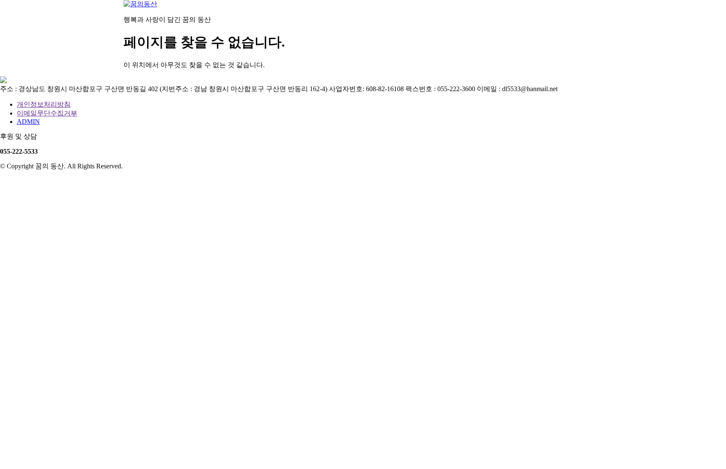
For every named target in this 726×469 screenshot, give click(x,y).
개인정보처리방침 (44, 104)
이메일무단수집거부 (47, 113)
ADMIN (28, 121)
